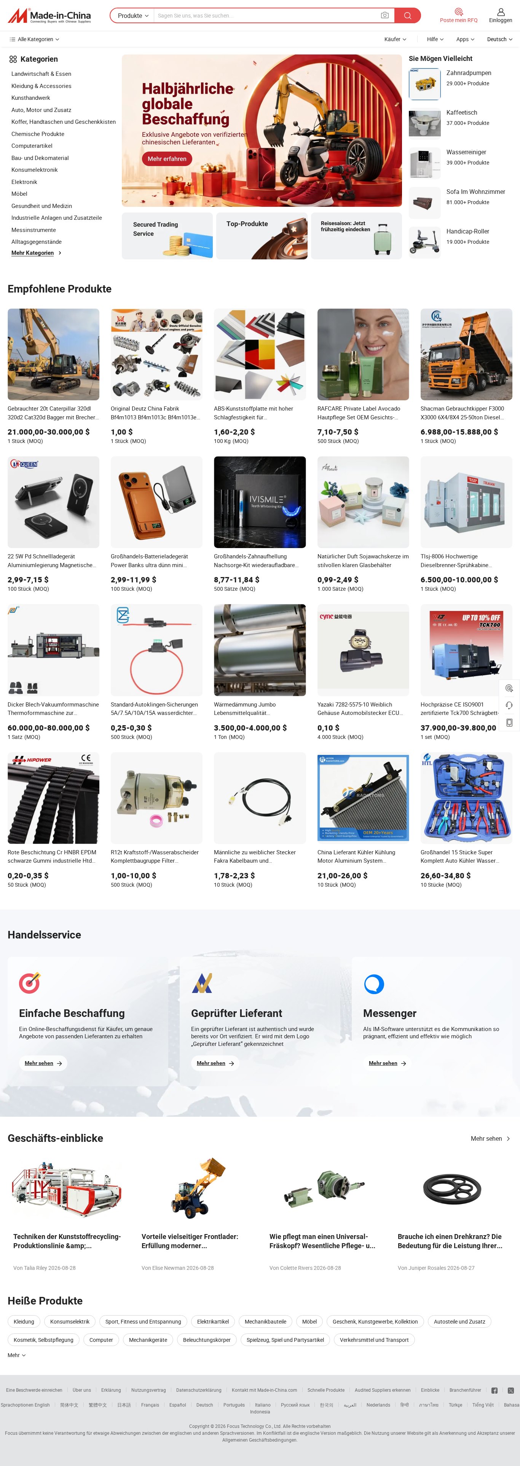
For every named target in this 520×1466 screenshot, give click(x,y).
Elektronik (24, 181)
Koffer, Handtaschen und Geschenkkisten (63, 121)
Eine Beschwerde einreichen (34, 1390)
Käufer (392, 39)
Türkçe (455, 1405)
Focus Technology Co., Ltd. (254, 1426)
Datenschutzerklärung (199, 1390)
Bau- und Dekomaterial (40, 157)
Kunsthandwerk (30, 97)
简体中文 (69, 1405)
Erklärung (111, 1390)
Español (177, 1405)
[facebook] (494, 1390)
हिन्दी (404, 1405)
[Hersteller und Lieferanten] (49, 16)
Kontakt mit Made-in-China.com (264, 1390)
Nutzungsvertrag (148, 1390)
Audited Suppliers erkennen (383, 1390)
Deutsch (204, 1405)
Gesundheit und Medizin (41, 205)
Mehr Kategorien (32, 252)
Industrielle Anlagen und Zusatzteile (56, 217)
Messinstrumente (33, 229)
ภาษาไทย (429, 1405)
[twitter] (511, 1390)
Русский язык (295, 1405)
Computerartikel (32, 145)
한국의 (326, 1405)
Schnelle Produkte (326, 1390)
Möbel (19, 193)
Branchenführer (465, 1390)
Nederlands (378, 1405)
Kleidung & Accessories (41, 86)
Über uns (82, 1390)
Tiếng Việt (483, 1405)
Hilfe (432, 39)
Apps (462, 39)
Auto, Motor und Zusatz (41, 110)
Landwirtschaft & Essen (41, 73)
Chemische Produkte (37, 133)
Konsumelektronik (34, 169)
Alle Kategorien (35, 39)
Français (150, 1405)
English (42, 1405)
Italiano (263, 1405)
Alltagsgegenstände (36, 241)
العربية (350, 1405)
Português (234, 1405)
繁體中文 (98, 1405)
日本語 (124, 1405)
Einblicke (430, 1390)
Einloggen (500, 20)
